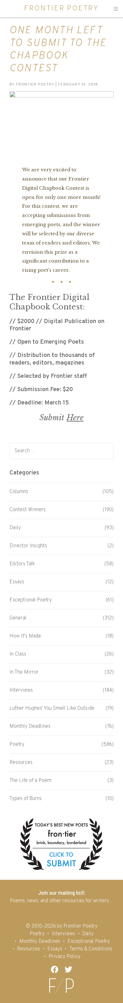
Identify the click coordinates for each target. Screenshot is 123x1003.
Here (75, 417)
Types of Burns (25, 799)
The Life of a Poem (30, 781)
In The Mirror (23, 672)
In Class (17, 654)
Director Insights (28, 546)
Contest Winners (27, 510)
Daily (15, 528)
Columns (18, 492)
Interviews (21, 690)
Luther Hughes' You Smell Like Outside (51, 708)
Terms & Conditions (90, 949)
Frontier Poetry (61, 8)
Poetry (16, 744)
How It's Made (25, 636)
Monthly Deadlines (29, 726)
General (17, 618)
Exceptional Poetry (30, 600)
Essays (16, 582)
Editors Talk (22, 564)
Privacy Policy (64, 957)
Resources (20, 762)
